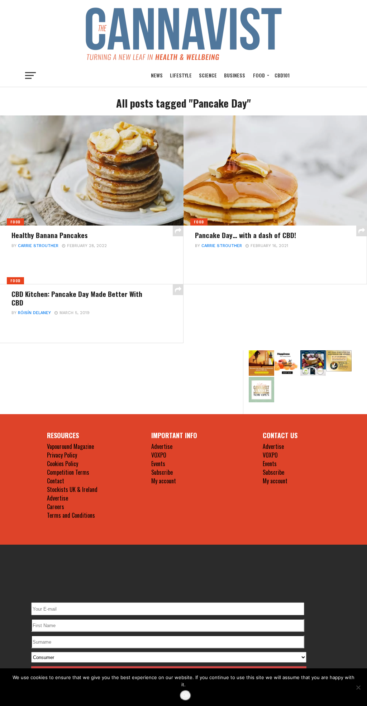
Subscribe (162, 472)
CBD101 (282, 75)
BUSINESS (234, 75)
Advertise (57, 498)
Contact (55, 481)
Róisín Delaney (34, 313)
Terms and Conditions (71, 515)
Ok (185, 695)
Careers (55, 506)
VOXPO (158, 455)
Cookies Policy (62, 463)
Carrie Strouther (38, 245)
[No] (358, 687)
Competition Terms (68, 472)
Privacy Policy (62, 455)
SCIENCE (208, 75)
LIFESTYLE (181, 75)
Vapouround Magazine (70, 446)
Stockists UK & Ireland (72, 489)
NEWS (157, 75)
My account (163, 481)
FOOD (259, 75)
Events (158, 463)
